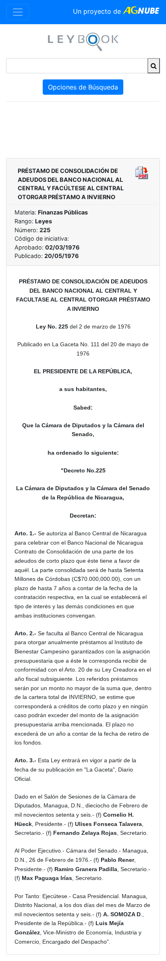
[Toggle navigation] (17, 12)
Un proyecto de (98, 11)
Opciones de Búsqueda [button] (83, 87)
